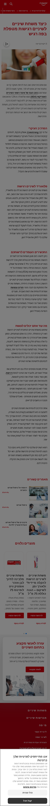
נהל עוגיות (27, 792)
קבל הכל (27, 801)
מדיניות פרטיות (29, 787)
